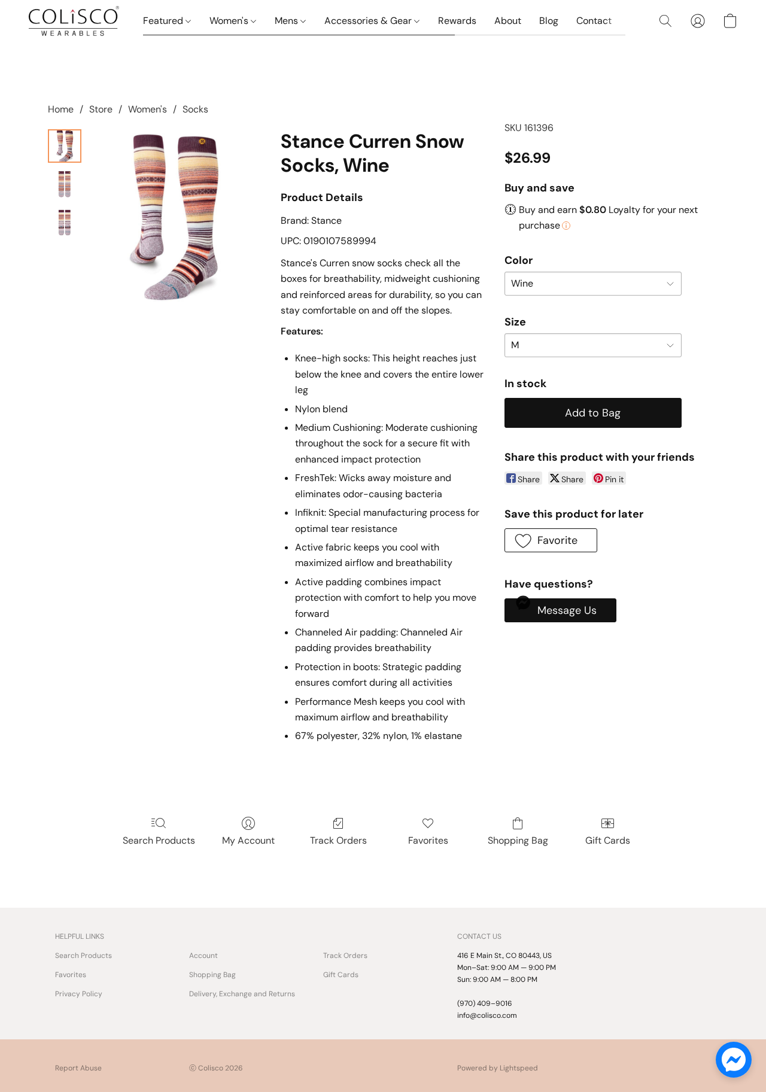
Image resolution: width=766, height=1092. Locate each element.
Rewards (457, 20)
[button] (74, 21)
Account (203, 955)
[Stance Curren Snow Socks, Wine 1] (64, 184)
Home (61, 109)
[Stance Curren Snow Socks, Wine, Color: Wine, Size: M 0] (64, 146)
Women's (230, 20)
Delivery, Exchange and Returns (242, 994)
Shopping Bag (518, 840)
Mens (287, 20)
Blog (548, 20)
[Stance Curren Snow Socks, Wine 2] (64, 222)
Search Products (159, 840)
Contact (594, 20)
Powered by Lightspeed (497, 1068)
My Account (248, 840)
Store (101, 109)
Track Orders (338, 840)
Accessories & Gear (369, 20)
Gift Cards (607, 840)
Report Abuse (78, 1068)
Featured (164, 20)
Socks (195, 109)
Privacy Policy (78, 994)
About (507, 20)
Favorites (428, 840)
